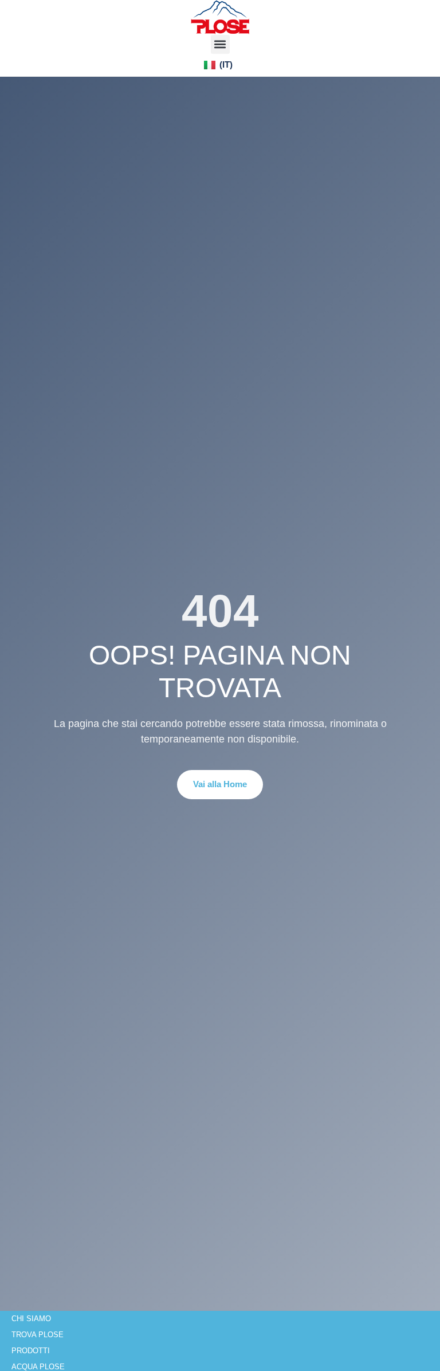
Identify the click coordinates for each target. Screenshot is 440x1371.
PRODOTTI (30, 1350)
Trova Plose (37, 1334)
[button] (220, 44)
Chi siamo (31, 1318)
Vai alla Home (220, 784)
